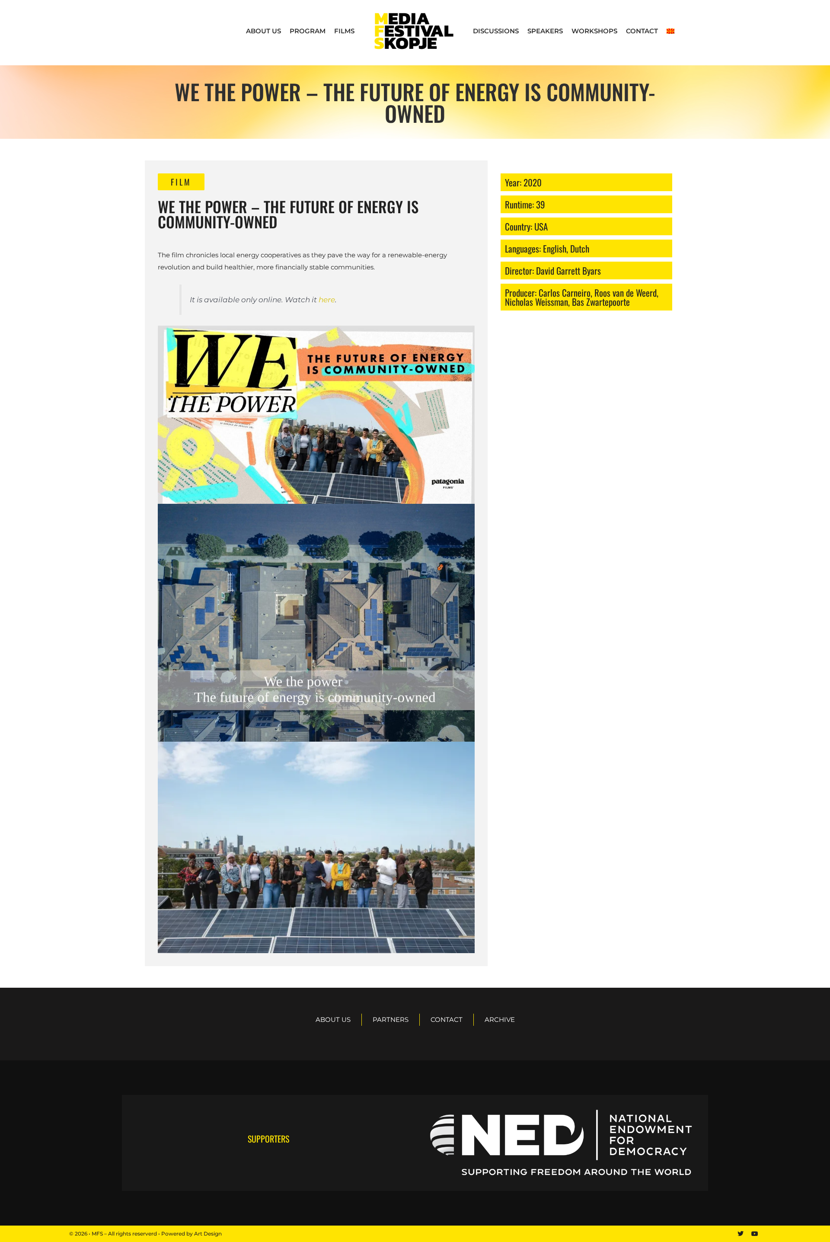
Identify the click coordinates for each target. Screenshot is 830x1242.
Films (344, 31)
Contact (642, 31)
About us (263, 31)
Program (308, 31)
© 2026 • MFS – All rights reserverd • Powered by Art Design (145, 1233)
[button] (181, 181)
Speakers (545, 31)
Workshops (594, 31)
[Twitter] (740, 1234)
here (327, 299)
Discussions (496, 31)
